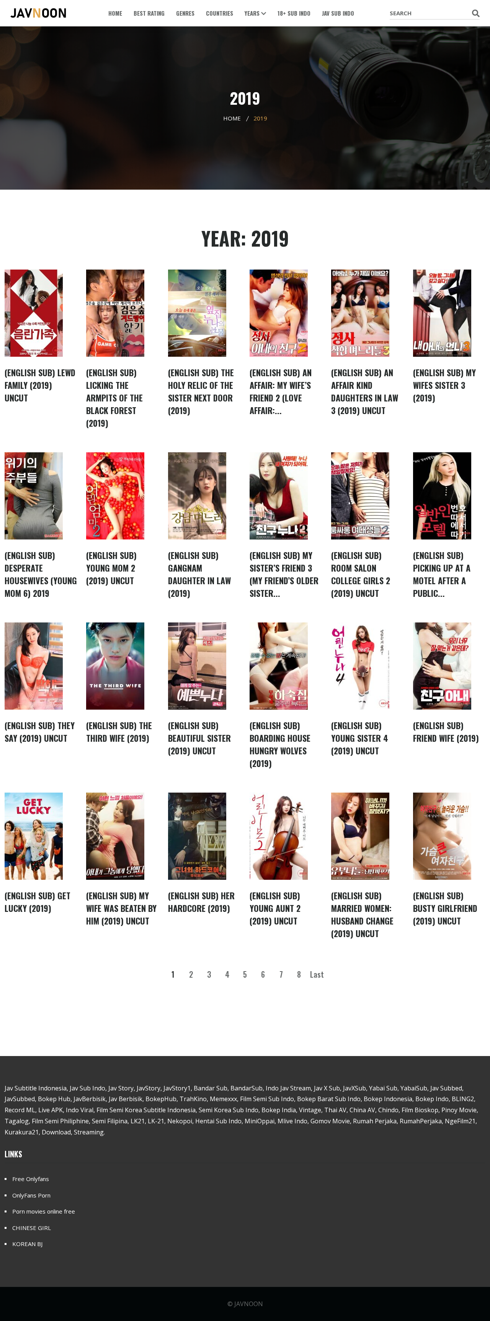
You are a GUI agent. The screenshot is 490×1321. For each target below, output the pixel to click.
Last (317, 974)
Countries (219, 13)
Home (115, 13)
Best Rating (149, 13)
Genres (185, 13)
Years (253, 13)
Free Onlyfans (30, 1179)
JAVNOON (248, 1304)
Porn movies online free (43, 1211)
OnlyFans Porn (31, 1195)
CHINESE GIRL (31, 1228)
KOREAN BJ (27, 1244)
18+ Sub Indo (294, 13)
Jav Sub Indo (338, 13)
